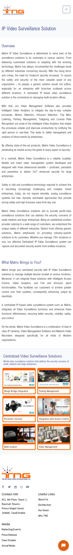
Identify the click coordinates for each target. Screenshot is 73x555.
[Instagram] (21, 487)
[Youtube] (27, 487)
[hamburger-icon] (66, 9)
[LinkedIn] (15, 487)
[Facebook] (3, 487)
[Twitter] (9, 487)
